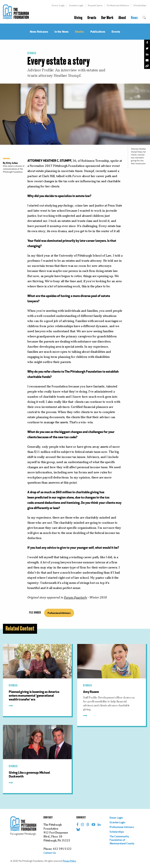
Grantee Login (76, 5)
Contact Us (50, 853)
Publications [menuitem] (97, 31)
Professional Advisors (118, 5)
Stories (31, 53)
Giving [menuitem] (78, 18)
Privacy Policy (69, 861)
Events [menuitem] (116, 31)
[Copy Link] (147, 66)
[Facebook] (147, 43)
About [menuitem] (122, 18)
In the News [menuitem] (61, 31)
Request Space (95, 5)
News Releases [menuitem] (39, 31)
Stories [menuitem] (79, 31)
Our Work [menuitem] (107, 18)
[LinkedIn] (147, 54)
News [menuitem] (134, 18)
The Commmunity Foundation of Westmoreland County (122, 840)
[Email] (147, 60)
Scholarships (139, 5)
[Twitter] (147, 48)
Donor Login (58, 5)
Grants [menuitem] (91, 18)
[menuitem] (144, 17)
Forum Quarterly (75, 597)
